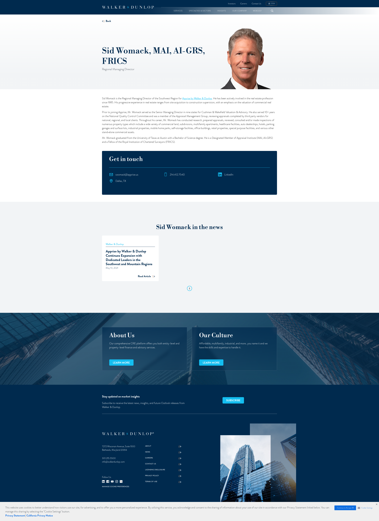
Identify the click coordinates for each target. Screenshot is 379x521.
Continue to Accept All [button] (345, 508)
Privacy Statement (15, 515)
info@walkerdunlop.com (113, 461)
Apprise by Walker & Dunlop (197, 98)
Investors (232, 3)
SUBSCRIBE (233, 400)
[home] (128, 7)
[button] (365, 507)
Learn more (121, 363)
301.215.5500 (109, 458)
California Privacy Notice (40, 515)
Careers (243, 3)
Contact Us (256, 3)
